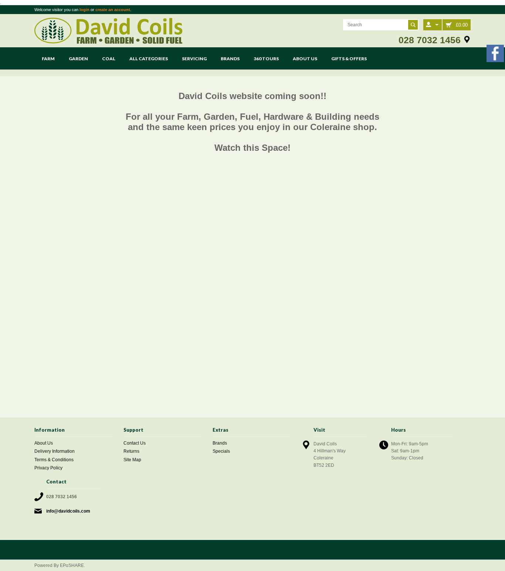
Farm (48, 58)
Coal (108, 58)
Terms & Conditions (54, 459)
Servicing (194, 58)
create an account (112, 9)
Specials (221, 451)
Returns (131, 451)
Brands (230, 58)
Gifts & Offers (349, 58)
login (84, 9)
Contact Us (134, 443)
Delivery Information (54, 451)
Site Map (132, 459)
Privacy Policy (48, 467)
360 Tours (266, 58)
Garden (78, 58)
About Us (305, 58)
